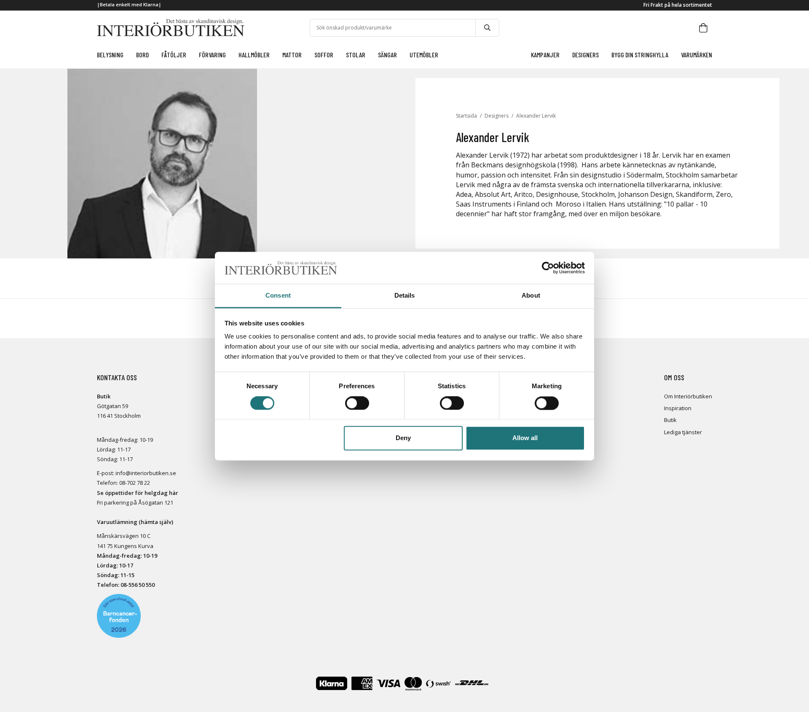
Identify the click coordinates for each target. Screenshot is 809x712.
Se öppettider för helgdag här (137, 493)
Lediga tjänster (683, 432)
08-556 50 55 (136, 584)
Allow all (525, 438)
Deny (403, 438)
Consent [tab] (278, 295)
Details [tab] (404, 295)
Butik (670, 420)
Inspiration (677, 408)
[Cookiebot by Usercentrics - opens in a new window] (548, 267)
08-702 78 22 (134, 482)
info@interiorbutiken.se (145, 473)
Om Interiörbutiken (688, 396)
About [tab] (531, 295)
